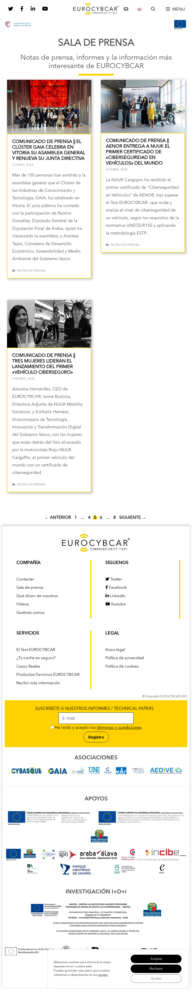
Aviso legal (115, 650)
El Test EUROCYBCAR (35, 650)
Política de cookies (122, 667)
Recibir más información (38, 683)
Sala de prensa (29, 588)
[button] (175, 9)
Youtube (118, 604)
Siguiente (132, 517)
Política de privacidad (124, 658)
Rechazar (156, 968)
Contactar (25, 579)
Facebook (117, 588)
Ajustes (156, 978)
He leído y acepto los (97, 728)
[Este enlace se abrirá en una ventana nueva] (26, 773)
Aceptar (156, 959)
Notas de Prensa (31, 270)
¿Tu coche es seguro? (35, 658)
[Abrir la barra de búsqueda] (153, 9)
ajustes (103, 975)
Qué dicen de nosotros (37, 596)
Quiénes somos (30, 613)
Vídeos (22, 604)
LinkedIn (117, 596)
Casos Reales (28, 667)
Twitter (115, 579)
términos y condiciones (119, 728)
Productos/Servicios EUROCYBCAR (48, 675)
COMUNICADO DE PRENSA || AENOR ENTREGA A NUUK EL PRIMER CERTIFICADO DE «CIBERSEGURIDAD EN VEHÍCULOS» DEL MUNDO (138, 152)
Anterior (57, 517)
